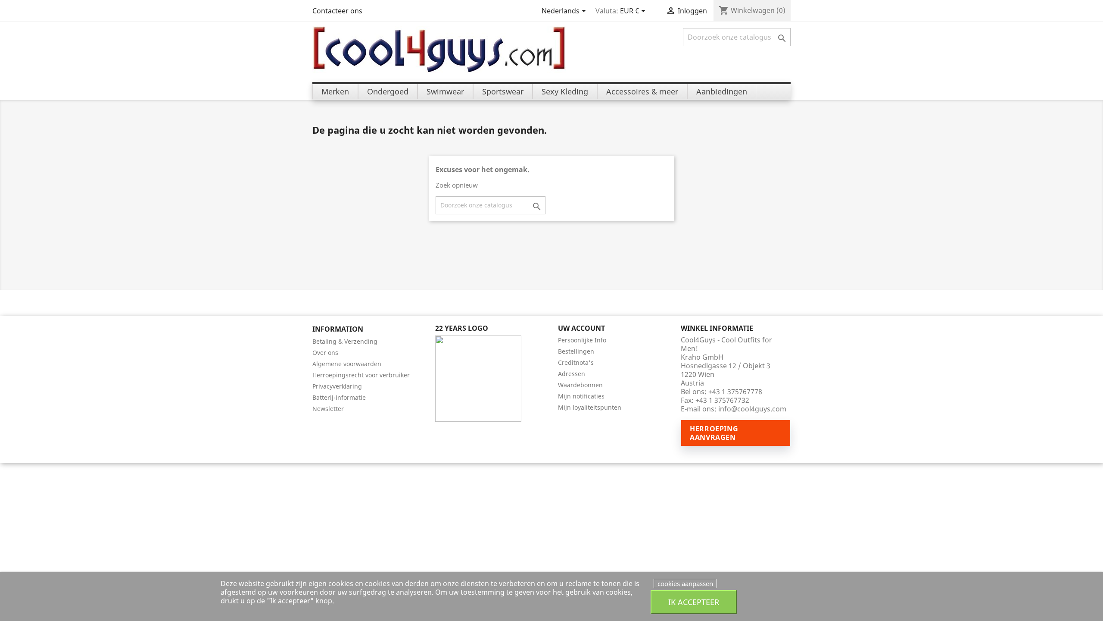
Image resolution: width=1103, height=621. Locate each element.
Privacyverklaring (337, 386)
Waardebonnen (580, 385)
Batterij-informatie (339, 397)
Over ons (325, 352)
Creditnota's (576, 362)
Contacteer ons (337, 11)
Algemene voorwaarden (346, 364)
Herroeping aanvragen (714, 433)
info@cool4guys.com (752, 409)
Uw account (581, 328)
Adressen (571, 374)
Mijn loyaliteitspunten (589, 407)
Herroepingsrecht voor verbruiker (361, 375)
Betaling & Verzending (344, 341)
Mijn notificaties (581, 396)
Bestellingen (576, 351)
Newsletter (328, 409)
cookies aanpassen (685, 583)
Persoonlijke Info (582, 340)
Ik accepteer (693, 601)
